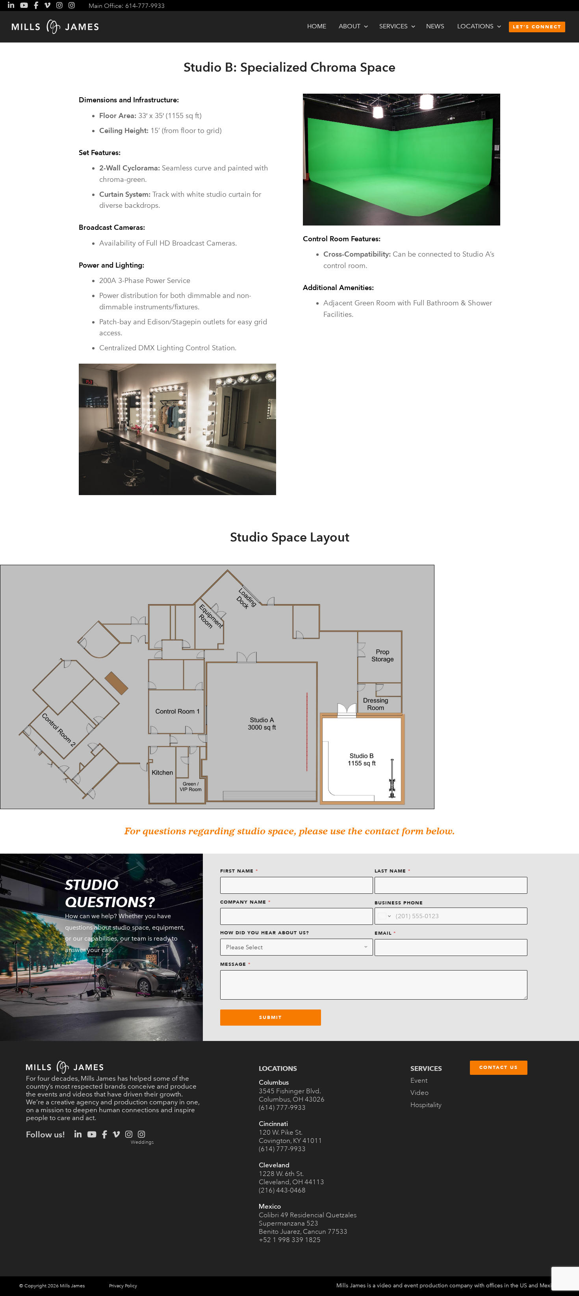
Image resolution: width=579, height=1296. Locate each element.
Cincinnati (273, 1124)
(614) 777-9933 (282, 1108)
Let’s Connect (537, 27)
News (435, 26)
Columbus (274, 1083)
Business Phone (399, 903)
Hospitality (426, 1105)
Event (418, 1080)
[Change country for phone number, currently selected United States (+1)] (384, 916)
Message (235, 964)
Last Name (392, 871)
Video (419, 1093)
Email (385, 933)
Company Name (245, 902)
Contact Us (498, 1067)
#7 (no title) (112, 1067)
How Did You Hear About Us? (264, 933)
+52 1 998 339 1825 (290, 1240)
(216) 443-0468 (282, 1190)
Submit (270, 1017)
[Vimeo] (47, 5)
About (349, 26)
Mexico (270, 1207)
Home (316, 26)
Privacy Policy (123, 1286)
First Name (239, 871)
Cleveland (274, 1165)
